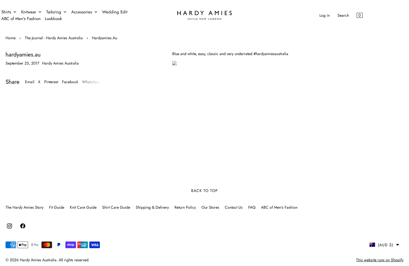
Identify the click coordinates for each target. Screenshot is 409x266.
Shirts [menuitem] (6, 12)
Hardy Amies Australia (38, 260)
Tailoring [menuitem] (53, 12)
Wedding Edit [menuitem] (114, 12)
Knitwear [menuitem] (28, 12)
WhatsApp (90, 82)
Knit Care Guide (83, 207)
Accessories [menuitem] (81, 12)
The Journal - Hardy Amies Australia (54, 38)
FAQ (251, 207)
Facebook (70, 82)
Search (343, 15)
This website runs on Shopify (379, 260)
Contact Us (234, 207)
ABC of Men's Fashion (279, 207)
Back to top (204, 190)
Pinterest (51, 82)
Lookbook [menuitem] (53, 19)
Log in (324, 15)
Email (29, 82)
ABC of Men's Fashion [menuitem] (21, 19)
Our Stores (210, 207)
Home (11, 38)
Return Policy (185, 207)
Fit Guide (56, 207)
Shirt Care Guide (116, 207)
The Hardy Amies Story (24, 207)
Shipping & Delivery (152, 207)
